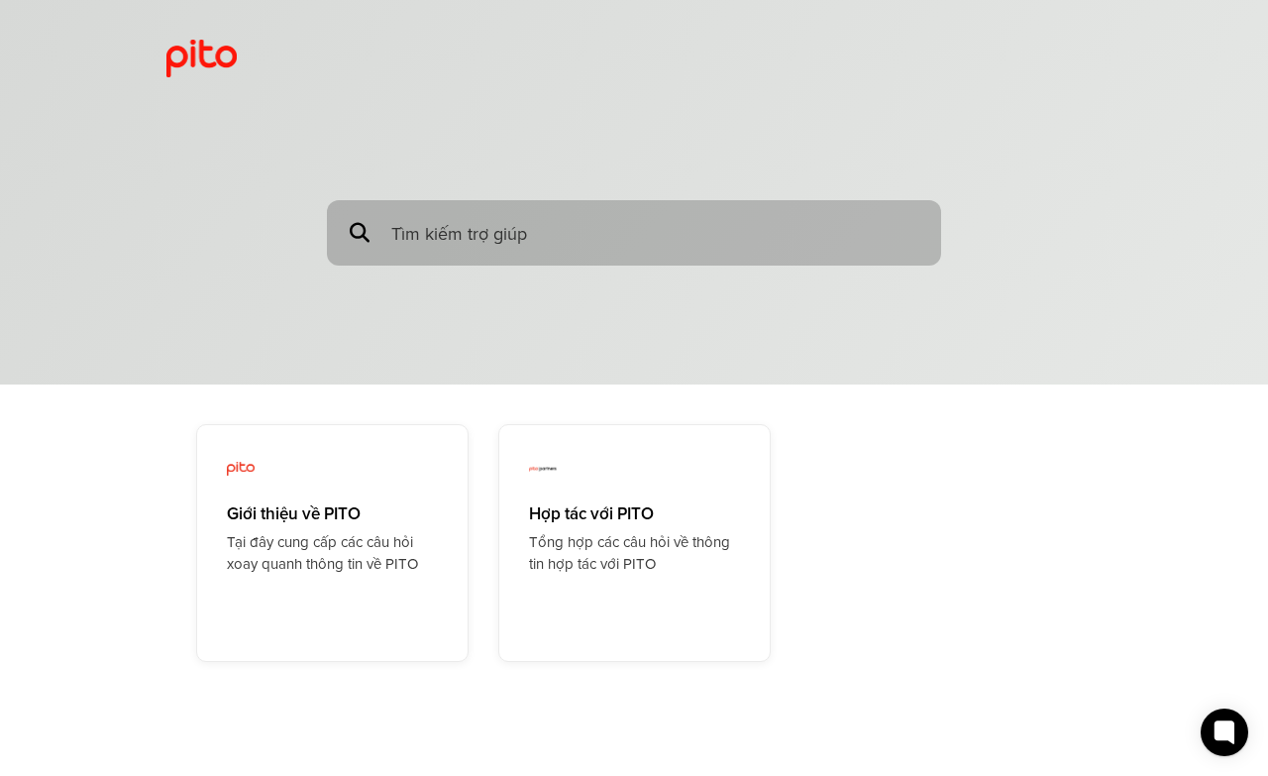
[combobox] (656, 233)
